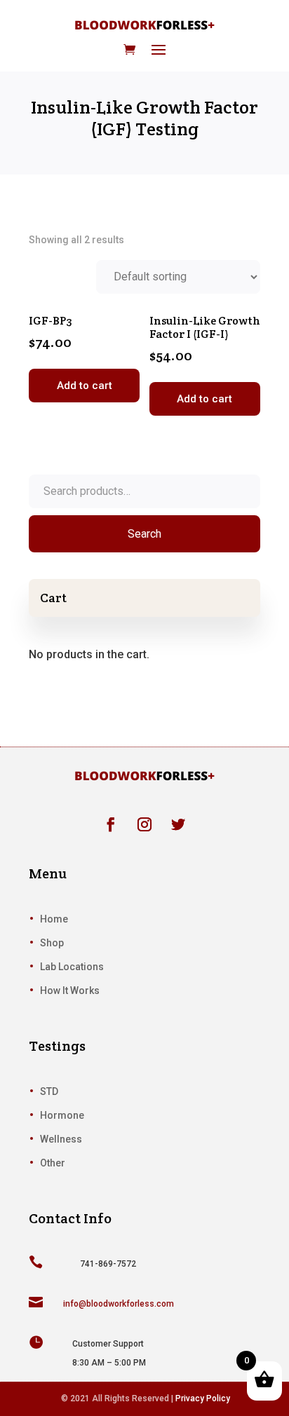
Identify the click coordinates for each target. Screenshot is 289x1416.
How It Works (70, 990)
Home (54, 919)
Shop (52, 942)
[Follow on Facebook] (111, 824)
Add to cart (84, 385)
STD (49, 1091)
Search (144, 533)
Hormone (62, 1115)
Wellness (61, 1139)
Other (52, 1163)
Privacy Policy (202, 1398)
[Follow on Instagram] (144, 824)
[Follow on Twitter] (178, 824)
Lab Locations (72, 966)
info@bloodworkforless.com (118, 1304)
